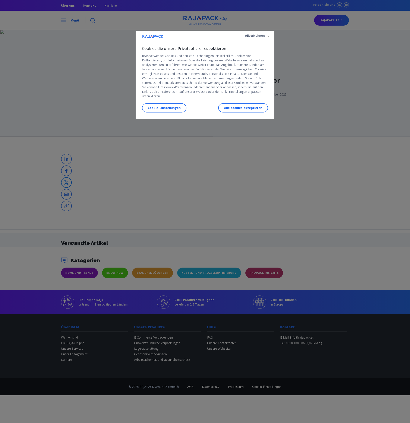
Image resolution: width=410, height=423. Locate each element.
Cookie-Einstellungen (164, 108)
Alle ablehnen (255, 36)
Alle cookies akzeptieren (243, 108)
